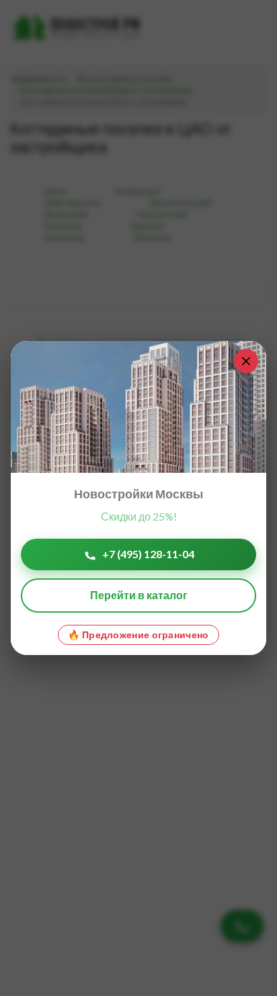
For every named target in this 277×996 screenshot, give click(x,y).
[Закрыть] (246, 361)
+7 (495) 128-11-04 (148, 553)
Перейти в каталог (139, 594)
